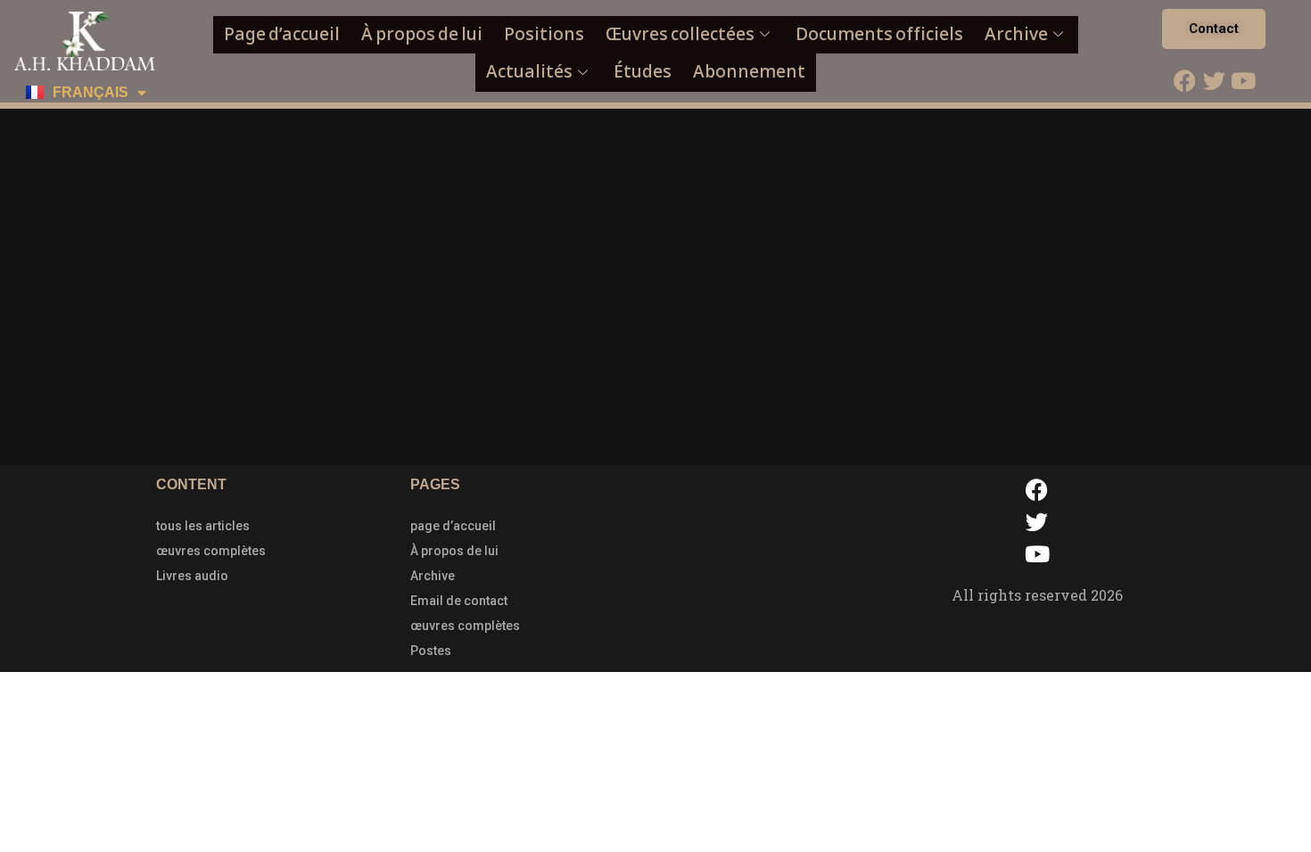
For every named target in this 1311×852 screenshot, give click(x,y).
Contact (1214, 28)
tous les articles (203, 526)
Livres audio (192, 576)
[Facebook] (1184, 80)
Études (643, 71)
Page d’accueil (282, 34)
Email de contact (458, 601)
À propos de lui (421, 34)
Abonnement (749, 71)
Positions (544, 34)
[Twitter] (1213, 80)
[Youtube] (1243, 80)
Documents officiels (879, 34)
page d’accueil (453, 526)
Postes (430, 650)
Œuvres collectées (680, 34)
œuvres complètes (211, 551)
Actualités (529, 71)
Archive (1016, 34)
